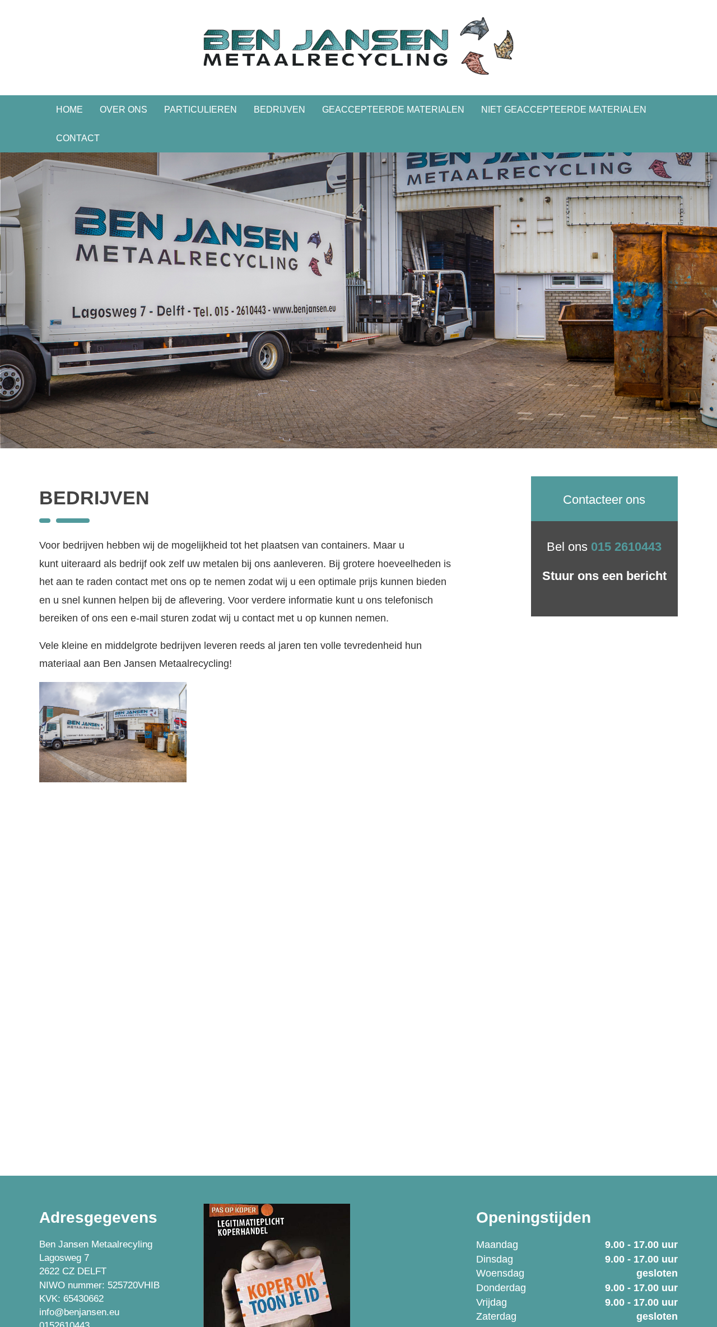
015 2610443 (626, 547)
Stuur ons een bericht (604, 576)
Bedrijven (279, 109)
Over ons (123, 109)
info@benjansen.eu (79, 1312)
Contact (78, 138)
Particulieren (200, 109)
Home (69, 109)
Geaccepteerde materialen (393, 109)
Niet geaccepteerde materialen (563, 109)
